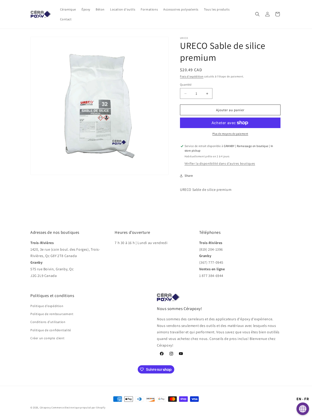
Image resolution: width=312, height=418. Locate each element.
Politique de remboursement (52, 314)
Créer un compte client (47, 338)
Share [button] (189, 176)
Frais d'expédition (192, 76)
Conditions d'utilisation (47, 322)
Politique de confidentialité (50, 330)
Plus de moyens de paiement (230, 133)
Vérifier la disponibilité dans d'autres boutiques (220, 163)
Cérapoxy (45, 407)
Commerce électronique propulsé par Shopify (78, 407)
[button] (257, 14)
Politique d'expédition (46, 306)
